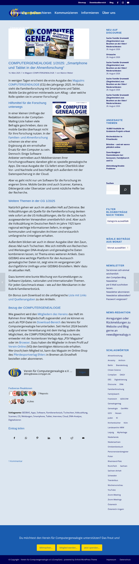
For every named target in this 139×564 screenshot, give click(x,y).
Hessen (118, 413)
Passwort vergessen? (116, 299)
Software (41, 412)
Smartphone (39, 416)
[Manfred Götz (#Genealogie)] (22, 401)
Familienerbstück (54, 412)
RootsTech (112, 466)
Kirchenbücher (114, 422)
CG (19, 416)
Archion (121, 360)
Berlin (110, 365)
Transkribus (113, 480)
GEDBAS (26, 412)
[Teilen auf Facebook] (14, 438)
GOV (110, 413)
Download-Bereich (49, 322)
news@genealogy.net (119, 334)
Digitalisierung (120, 379)
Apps (33, 412)
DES (109, 379)
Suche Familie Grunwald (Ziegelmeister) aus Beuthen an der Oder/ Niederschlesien (117, 42)
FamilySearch (113, 394)
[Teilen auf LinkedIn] (49, 438)
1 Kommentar (15, 461)
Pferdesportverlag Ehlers (30, 354)
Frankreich (112, 398)
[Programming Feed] (15, 393)
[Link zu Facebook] (117, 2)
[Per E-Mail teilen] (83, 438)
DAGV (122, 374)
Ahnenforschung (115, 355)
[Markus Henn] (11, 401)
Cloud (65, 416)
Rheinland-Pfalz (115, 461)
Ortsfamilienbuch (115, 446)
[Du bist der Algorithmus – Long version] (136, 282)
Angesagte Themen (114, 121)
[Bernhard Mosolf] (22, 393)
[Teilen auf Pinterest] (37, 438)
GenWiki (124, 408)
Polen (110, 456)
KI (117, 418)
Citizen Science (114, 370)
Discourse (112, 384)
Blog (111, 2)
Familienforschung (116, 389)
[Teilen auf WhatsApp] (26, 438)
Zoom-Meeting (114, 494)
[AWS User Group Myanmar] (11, 393)
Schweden (112, 475)
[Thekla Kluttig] (18, 393)
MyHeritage (122, 432)
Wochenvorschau (115, 485)
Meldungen (27, 416)
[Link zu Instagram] (122, 2)
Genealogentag (114, 403)
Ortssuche (111, 54)
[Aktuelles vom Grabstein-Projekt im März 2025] (2, 282)
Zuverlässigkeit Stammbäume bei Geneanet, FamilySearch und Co (117, 156)
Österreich (112, 504)
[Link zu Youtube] (128, 2)
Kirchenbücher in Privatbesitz (114, 138)
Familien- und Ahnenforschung (28, 137)
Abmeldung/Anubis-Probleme (115, 167)
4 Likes (30, 401)
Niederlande (113, 437)
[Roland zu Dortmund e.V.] (30, 393)
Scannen (12, 416)
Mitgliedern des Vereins (53, 314)
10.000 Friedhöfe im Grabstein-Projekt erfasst (118, 130)
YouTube (112, 490)
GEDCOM (124, 398)
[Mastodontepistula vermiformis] (33, 393)
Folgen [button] (82, 372)
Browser (24, 342)
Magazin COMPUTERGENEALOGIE (39, 73)
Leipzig (111, 432)
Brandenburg (122, 365)
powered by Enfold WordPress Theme (80, 559)
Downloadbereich (98, 2)
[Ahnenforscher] (26, 393)
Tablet (49, 416)
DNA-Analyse (75, 416)
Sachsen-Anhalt (114, 470)
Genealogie (113, 408)
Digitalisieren (14, 419)
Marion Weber (67, 73)
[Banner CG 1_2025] (48, 44)
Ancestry (111, 360)
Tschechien (68, 412)
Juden (110, 418)
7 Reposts (43, 393)
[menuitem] (82, 2)
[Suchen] (125, 189)
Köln (126, 422)
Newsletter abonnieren (118, 291)
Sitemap (82, 2)
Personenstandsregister (118, 451)
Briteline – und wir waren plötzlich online (118, 145)
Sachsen (123, 466)
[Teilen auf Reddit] (71, 438)
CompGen (112, 374)
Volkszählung (81, 412)
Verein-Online (17, 346)
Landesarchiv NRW (116, 427)
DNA (121, 384)
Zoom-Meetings (115, 499)
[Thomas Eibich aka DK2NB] (15, 401)
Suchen (110, 183)
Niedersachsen (114, 442)
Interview (57, 416)
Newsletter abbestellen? (118, 295)
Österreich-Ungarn (116, 509)
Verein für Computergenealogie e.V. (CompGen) (41, 559)
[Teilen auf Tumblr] (60, 438)
